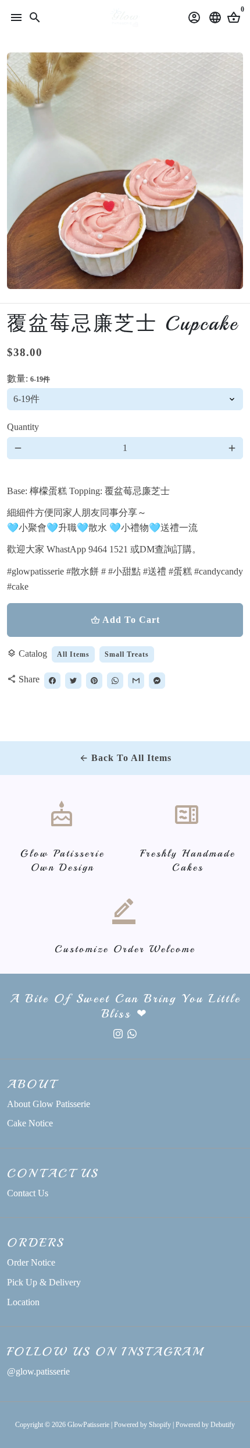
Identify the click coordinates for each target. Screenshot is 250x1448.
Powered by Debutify (205, 1425)
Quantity (23, 427)
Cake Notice (30, 1123)
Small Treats (127, 654)
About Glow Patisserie (48, 1104)
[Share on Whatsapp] (115, 680)
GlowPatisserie (88, 1425)
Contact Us (27, 1193)
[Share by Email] (136, 680)
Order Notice (31, 1262)
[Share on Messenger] (157, 680)
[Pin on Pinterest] (94, 680)
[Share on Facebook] (52, 680)
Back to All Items (125, 758)
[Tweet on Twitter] (73, 680)
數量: (28, 378)
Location (23, 1302)
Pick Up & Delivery (44, 1282)
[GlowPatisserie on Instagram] (118, 1033)
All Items (73, 654)
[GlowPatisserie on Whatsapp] (132, 1033)
